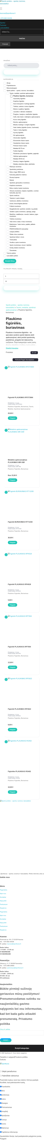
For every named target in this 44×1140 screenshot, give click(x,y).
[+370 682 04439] (1, 16)
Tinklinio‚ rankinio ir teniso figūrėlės (23, 106)
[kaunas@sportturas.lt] (1, 11)
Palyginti (12, 418)
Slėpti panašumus (8, 1071)
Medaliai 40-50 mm (19, 159)
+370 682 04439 (6, 18)
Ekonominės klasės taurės (21, 140)
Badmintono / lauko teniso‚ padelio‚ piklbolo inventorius (22, 225)
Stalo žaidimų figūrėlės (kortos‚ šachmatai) (26, 127)
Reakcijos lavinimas (15, 166)
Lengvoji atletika (14, 231)
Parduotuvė (3, 904)
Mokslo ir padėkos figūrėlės (21, 109)
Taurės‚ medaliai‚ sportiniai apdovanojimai (22, 93)
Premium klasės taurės (20, 145)
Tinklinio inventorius (15, 219)
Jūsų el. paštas (5, 1029)
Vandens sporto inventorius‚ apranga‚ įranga (22, 211)
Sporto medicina (14, 195)
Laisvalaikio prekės (12, 256)
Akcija (8, 83)
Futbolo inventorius (15, 206)
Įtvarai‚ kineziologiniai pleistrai (18, 203)
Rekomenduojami (12, 88)
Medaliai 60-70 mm (19, 148)
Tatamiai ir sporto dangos (17, 198)
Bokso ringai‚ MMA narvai (17, 172)
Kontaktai (3, 897)
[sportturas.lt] (13, 4)
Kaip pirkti (3, 901)
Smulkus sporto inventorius (18, 242)
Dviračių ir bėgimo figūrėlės (21, 161)
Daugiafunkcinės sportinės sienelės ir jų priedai (23, 209)
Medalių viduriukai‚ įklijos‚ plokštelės (24, 164)
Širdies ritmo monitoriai (16, 234)
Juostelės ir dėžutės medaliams (22, 112)
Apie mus (3, 893)
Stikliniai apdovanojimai (20, 156)
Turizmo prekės (11, 253)
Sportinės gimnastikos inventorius (20, 183)
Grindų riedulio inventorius (17, 248)
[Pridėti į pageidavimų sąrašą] (6, 367)
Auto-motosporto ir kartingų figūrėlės (24, 104)
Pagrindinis (3, 890)
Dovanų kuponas (15, 177)
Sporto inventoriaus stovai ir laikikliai (20, 245)
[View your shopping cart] (0, 47)
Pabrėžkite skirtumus (10, 1076)
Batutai (12, 180)
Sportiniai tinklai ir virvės (17, 237)
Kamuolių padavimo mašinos (18, 175)
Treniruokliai (13, 240)
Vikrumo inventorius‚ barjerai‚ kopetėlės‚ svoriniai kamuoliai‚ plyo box (24, 192)
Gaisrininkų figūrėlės (19, 98)
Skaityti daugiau (12, 348)
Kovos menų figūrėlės (19, 119)
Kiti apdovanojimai (18, 135)
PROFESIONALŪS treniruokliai (19, 229)
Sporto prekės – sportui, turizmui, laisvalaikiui (20, 90)
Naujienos (3, 908)
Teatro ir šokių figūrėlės (20, 130)
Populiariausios (11, 85)
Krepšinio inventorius (16, 185)
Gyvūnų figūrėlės (18, 132)
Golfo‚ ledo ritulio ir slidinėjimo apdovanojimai (26, 117)
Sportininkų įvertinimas (16, 169)
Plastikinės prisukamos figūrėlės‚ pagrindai (26, 153)
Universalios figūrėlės (19, 138)
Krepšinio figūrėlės (18, 101)
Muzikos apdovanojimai (20, 122)
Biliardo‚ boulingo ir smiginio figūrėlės (24, 125)
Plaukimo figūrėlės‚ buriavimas (18, 406)
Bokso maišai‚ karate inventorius (19, 188)
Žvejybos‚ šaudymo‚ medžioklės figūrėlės (25, 114)
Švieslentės (13, 250)
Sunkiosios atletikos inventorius (19, 201)
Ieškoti (21, 72)
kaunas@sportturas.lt (7, 13)
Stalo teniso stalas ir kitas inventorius (21, 221)
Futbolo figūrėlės (18, 151)
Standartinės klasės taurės (21, 143)
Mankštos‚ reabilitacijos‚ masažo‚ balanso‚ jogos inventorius (24, 215)
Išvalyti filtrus (10, 261)
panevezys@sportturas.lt (15, 968)
